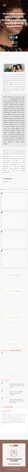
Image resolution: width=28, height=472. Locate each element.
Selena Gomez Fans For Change (17, 372)
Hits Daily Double (8, 74)
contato (7, 410)
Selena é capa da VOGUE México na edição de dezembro (16, 393)
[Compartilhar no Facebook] (14, 37)
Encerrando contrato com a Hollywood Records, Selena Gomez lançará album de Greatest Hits (14, 20)
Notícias (13, 34)
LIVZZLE (21, 466)
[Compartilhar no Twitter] (11, 37)
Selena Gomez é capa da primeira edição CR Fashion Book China (17, 401)
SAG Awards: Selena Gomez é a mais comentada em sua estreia (17, 385)
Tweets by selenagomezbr (14, 275)
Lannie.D (14, 468)
